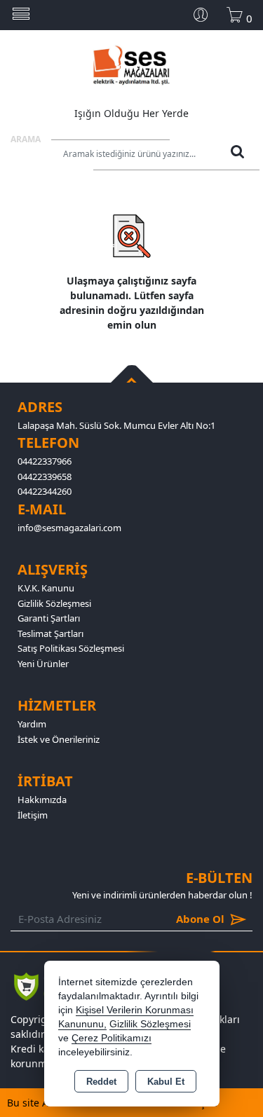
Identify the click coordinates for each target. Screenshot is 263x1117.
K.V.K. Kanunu (46, 588)
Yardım (32, 724)
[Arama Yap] (237, 154)
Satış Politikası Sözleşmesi (71, 648)
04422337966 (45, 461)
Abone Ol (179, 919)
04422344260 (45, 491)
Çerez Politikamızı (111, 1038)
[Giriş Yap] (206, 15)
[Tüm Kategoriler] (21, 14)
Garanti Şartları (49, 618)
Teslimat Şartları (50, 633)
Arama (26, 139)
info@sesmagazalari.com (69, 527)
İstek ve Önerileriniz (59, 739)
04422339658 (45, 476)
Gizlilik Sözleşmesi (54, 603)
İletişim (33, 815)
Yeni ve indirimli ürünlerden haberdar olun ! (162, 895)
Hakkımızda (42, 799)
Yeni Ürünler (43, 663)
